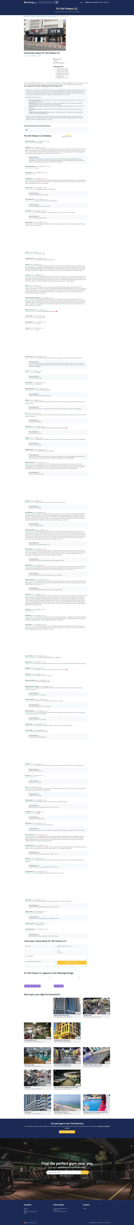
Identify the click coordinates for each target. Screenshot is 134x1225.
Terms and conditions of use (60, 1208)
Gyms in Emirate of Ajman (38, 16)
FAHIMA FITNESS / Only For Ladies (93, 1065)
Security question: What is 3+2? (32, 961)
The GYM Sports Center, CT (61, 1112)
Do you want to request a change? (32, 55)
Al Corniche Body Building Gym (62, 1065)
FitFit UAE (26, 16)
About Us (26, 1208)
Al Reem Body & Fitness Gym (62, 1040)
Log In (107, 2)
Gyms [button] (81, 2)
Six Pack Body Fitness (31, 1040)
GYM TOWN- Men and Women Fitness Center (66, 1087)
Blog (25, 1213)
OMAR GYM (27, 1087)
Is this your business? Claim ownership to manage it (67, 11)
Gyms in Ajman (51, 16)
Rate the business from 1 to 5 (64, 946)
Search (85, 1172)
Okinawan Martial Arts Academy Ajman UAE (96, 1112)
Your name (28, 946)
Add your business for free (95, 2)
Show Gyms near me (68, 1176)
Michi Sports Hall (29, 1065)
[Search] (56, 2)
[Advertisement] (89, 30)
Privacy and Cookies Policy (59, 1211)
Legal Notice (56, 1210)
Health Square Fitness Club (61, 1015)
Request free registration (67, 1132)
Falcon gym (28, 1112)
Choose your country (31, 1222)
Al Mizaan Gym (88, 1015)
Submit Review (72, 963)
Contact (85, 1208)
